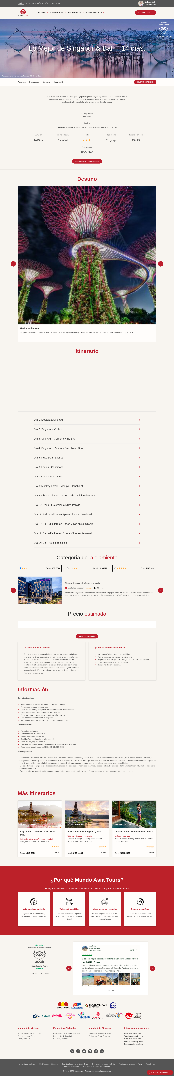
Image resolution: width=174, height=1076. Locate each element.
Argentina (56, 3)
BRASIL (28, 3)
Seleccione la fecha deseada (87, 161)
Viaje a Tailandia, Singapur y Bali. (84, 831)
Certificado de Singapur (49, 1064)
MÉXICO (47, 3)
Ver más (110, 990)
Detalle (56, 853)
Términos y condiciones (133, 1036)
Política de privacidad (132, 1033)
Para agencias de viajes (133, 1044)
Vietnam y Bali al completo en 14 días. (134, 831)
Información (59, 82)
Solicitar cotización (145, 82)
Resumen (22, 82)
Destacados (34, 82)
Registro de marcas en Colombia (96, 1067)
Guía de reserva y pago (133, 1041)
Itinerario (46, 82)
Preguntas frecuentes (132, 1039)
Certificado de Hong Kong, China (75, 1064)
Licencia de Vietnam (27, 1064)
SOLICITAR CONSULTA (145, 12)
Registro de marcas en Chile (104, 1064)
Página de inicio (7, 76)
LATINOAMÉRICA (37, 3)
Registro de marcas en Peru (130, 1064)
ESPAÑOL (21, 3)
